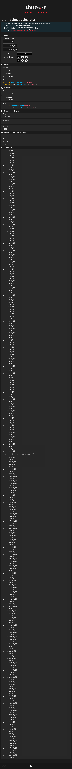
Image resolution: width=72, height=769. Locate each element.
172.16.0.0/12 (10, 46)
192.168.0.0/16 (10, 50)
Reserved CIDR (8, 57)
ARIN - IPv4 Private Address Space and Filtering (22, 31)
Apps (36, 12)
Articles (28, 12)
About (44, 12)
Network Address (9, 54)
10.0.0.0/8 (8, 42)
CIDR (5, 61)
